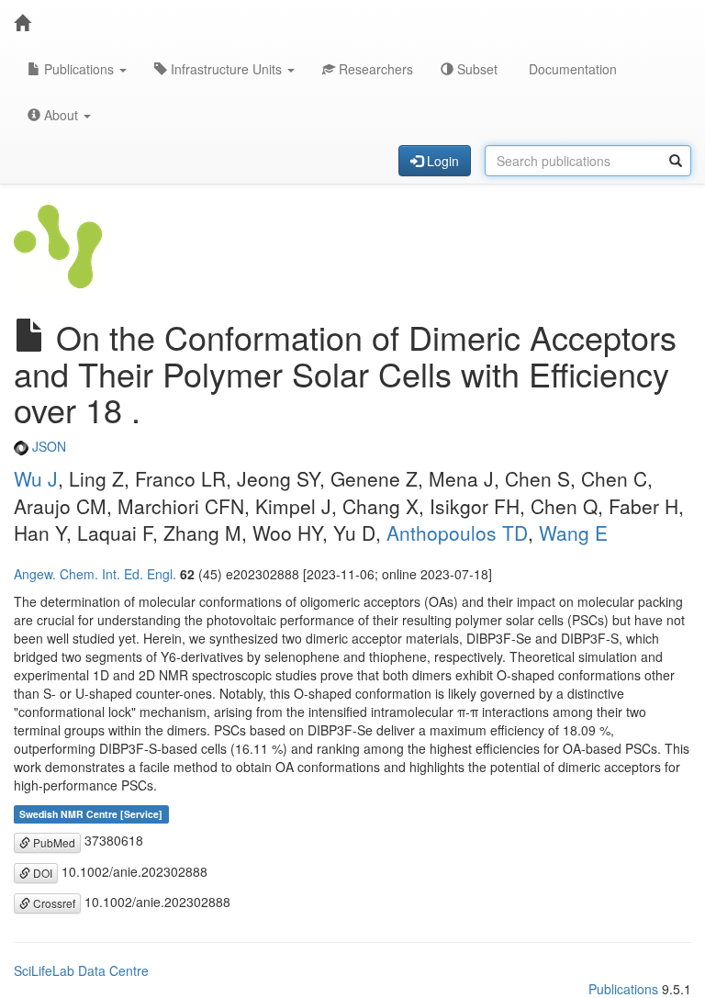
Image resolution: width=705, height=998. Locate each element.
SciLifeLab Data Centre (81, 970)
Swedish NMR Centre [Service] (90, 814)
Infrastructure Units (226, 69)
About (61, 115)
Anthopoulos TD (457, 532)
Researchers (374, 69)
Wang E (573, 532)
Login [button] (441, 160)
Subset (475, 69)
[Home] (22, 23)
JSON (47, 446)
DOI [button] (41, 872)
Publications (79, 69)
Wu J (36, 478)
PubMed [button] (52, 842)
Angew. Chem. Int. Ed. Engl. (95, 574)
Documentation (571, 69)
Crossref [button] (52, 903)
